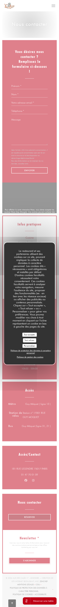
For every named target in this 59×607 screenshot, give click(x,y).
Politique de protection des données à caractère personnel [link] (31, 351)
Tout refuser (29, 340)
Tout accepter (29, 334)
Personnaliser (29, 346)
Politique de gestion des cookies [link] (30, 357)
